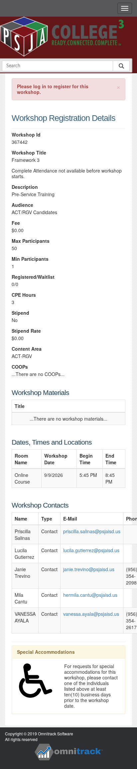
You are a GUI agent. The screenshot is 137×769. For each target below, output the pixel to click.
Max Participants (31, 241)
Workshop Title (29, 153)
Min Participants (30, 259)
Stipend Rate (26, 331)
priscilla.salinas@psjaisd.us (91, 531)
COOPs (20, 367)
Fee (16, 223)
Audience (22, 205)
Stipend (20, 313)
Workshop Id (26, 135)
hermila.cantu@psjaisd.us (90, 594)
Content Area (27, 349)
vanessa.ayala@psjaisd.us (91, 613)
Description (25, 187)
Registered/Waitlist (33, 277)
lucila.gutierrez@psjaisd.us (91, 550)
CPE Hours (24, 295)
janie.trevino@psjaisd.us (88, 569)
